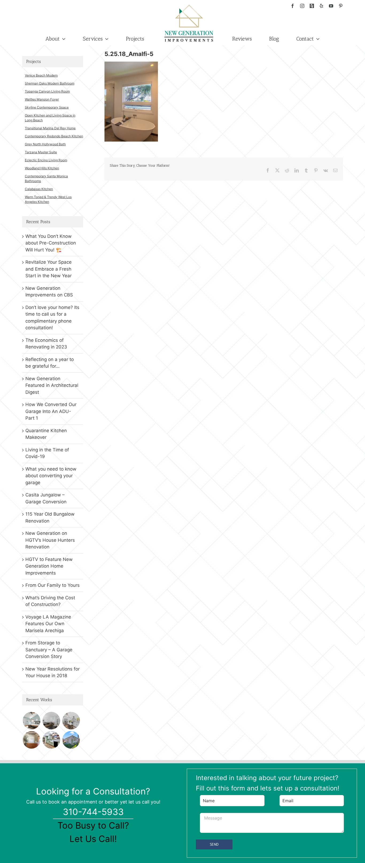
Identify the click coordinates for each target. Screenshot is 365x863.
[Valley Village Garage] (71, 739)
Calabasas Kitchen (39, 189)
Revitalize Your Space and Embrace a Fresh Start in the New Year (48, 268)
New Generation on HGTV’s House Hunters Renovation (50, 540)
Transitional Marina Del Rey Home (50, 128)
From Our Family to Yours (52, 585)
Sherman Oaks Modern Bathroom (49, 83)
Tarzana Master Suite (41, 152)
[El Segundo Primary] (31, 720)
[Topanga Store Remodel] (31, 739)
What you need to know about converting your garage (50, 475)
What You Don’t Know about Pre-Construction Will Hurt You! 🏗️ (50, 243)
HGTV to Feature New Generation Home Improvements (49, 566)
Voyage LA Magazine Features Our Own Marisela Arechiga (48, 623)
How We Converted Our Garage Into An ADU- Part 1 (50, 411)
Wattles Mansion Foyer (42, 99)
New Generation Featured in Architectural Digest (51, 385)
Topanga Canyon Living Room (47, 91)
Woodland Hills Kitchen (42, 168)
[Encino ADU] (51, 720)
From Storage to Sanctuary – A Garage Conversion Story (48, 649)
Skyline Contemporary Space (47, 107)
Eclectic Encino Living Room (46, 160)
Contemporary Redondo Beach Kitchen (54, 136)
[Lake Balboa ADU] (71, 720)
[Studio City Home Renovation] (51, 739)
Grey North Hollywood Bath (45, 144)
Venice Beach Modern (41, 75)
